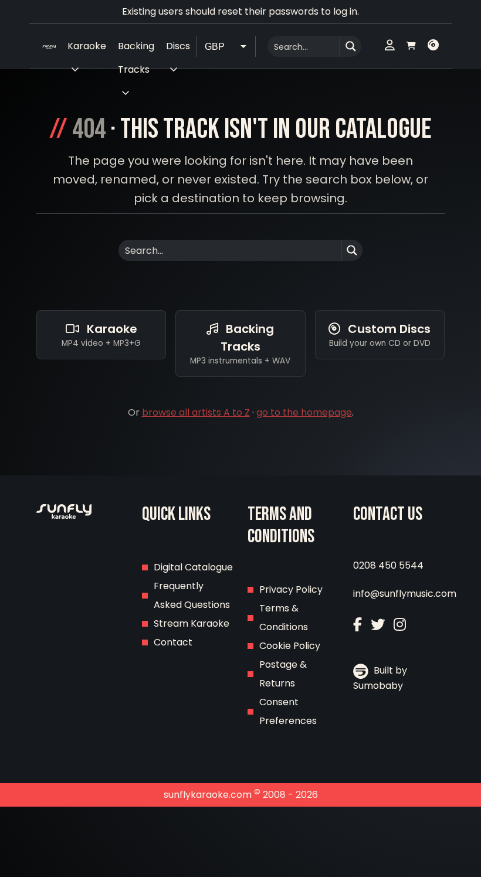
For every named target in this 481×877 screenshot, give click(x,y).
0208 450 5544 (388, 565)
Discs (178, 46)
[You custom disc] (433, 46)
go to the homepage (304, 412)
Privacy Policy (291, 589)
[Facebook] (357, 624)
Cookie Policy (289, 645)
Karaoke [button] (86, 46)
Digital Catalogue (193, 567)
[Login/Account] (390, 46)
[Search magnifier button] (350, 46)
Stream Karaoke (191, 623)
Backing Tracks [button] (136, 48)
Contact (173, 642)
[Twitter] (378, 624)
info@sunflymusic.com (404, 593)
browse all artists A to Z (196, 412)
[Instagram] (400, 624)
